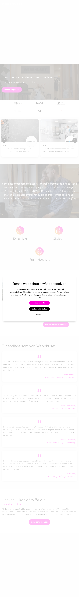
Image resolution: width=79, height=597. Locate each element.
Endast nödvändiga (39, 309)
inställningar (39, 314)
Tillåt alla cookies (40, 303)
